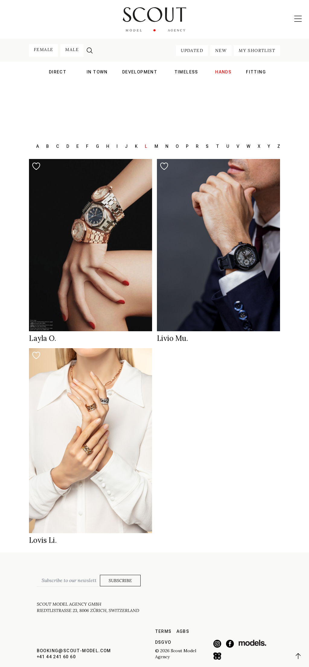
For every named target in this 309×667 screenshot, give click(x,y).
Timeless (186, 72)
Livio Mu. (172, 338)
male (72, 49)
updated (192, 50)
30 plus (186, 81)
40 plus (186, 89)
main (57, 81)
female (43, 49)
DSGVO (163, 642)
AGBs (183, 631)
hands (223, 72)
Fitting (256, 72)
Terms (163, 631)
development (139, 72)
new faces (57, 89)
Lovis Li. (43, 540)
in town (97, 72)
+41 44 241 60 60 (56, 656)
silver (186, 96)
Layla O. (42, 338)
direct (57, 72)
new (221, 50)
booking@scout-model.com (74, 650)
